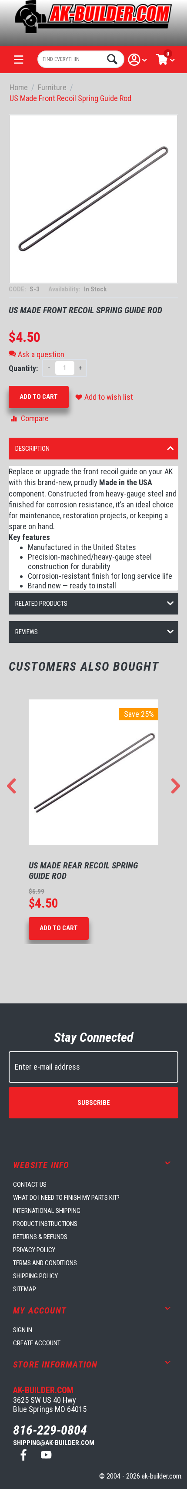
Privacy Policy (34, 1250)
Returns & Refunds (40, 1237)
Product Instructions (45, 1224)
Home (19, 87)
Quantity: (23, 368)
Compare (35, 418)
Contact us (30, 1184)
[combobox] (80, 59)
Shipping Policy (35, 1276)
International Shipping (46, 1211)
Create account (36, 1343)
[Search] (111, 59)
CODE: (18, 289)
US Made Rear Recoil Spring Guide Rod (83, 870)
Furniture (52, 87)
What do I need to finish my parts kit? (66, 1198)
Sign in (22, 1330)
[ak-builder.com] (93, 15)
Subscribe (93, 1103)
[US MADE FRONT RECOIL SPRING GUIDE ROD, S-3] (93, 199)
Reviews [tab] (26, 632)
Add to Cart (39, 397)
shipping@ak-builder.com (53, 1443)
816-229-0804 (50, 1430)
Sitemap (24, 1289)
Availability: (65, 289)
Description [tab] (32, 448)
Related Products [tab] (41, 604)
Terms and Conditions (45, 1263)
